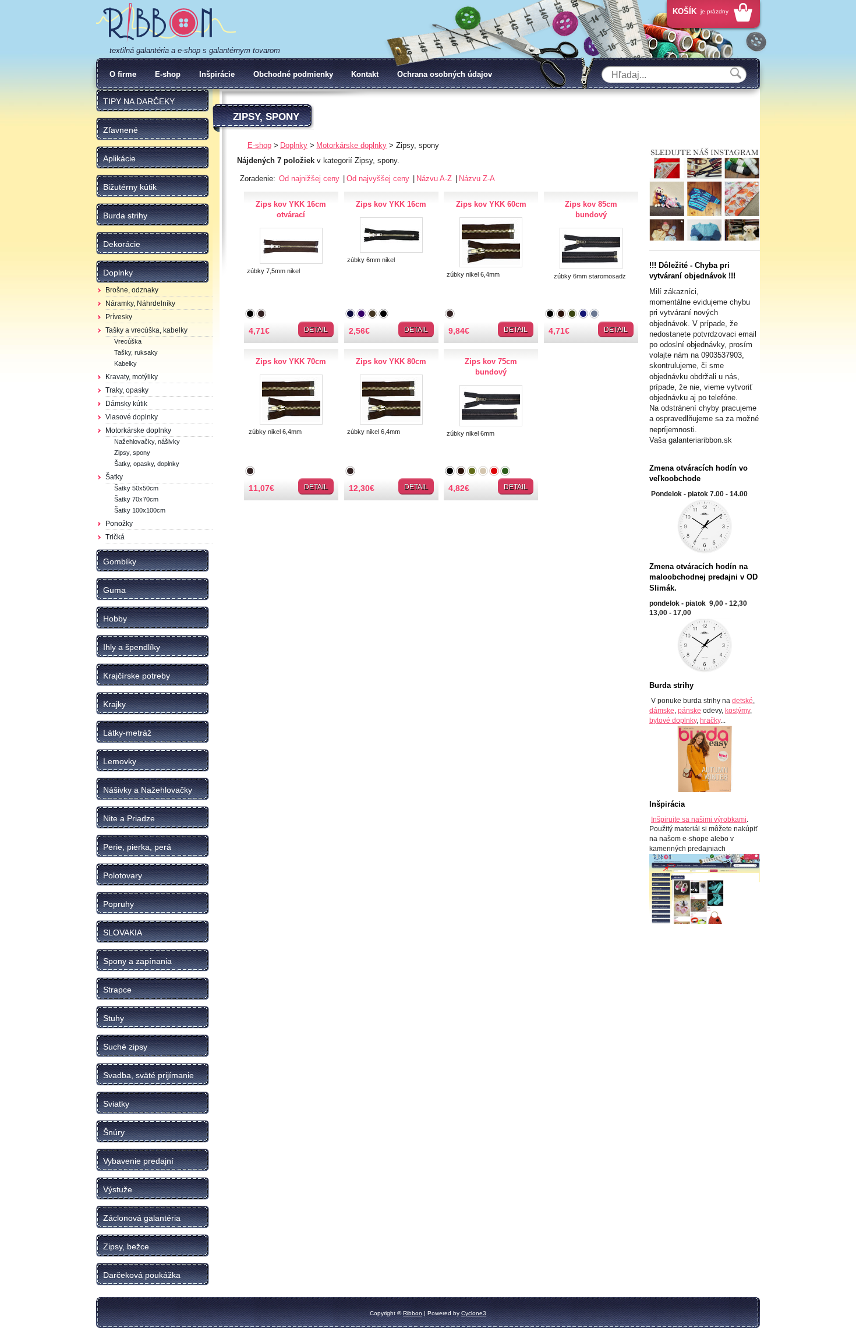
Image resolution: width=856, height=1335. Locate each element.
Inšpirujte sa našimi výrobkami (699, 819)
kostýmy (737, 711)
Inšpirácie (217, 74)
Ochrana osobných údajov (444, 74)
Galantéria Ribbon (166, 23)
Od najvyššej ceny (379, 178)
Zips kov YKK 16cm (391, 204)
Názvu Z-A (477, 178)
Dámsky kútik (126, 404)
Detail (316, 330)
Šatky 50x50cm (136, 488)
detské (742, 701)
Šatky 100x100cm (139, 510)
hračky (710, 720)
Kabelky (125, 363)
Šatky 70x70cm (136, 499)
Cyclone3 (473, 1313)
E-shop (168, 74)
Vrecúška (128, 341)
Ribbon (412, 1313)
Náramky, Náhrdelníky (140, 303)
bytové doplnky (672, 720)
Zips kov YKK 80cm (391, 361)
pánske (689, 711)
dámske (661, 711)
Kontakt (365, 74)
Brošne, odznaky (131, 290)
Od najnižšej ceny (310, 178)
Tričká (115, 537)
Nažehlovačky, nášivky (147, 441)
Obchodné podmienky (293, 74)
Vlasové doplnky (131, 417)
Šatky (114, 477)
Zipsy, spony (132, 452)
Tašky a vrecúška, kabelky (146, 330)
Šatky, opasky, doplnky (146, 463)
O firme (122, 74)
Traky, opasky (126, 390)
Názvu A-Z (435, 178)
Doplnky (293, 145)
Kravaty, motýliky (131, 377)
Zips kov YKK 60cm (491, 204)
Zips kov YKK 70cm (291, 361)
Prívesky (118, 317)
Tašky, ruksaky (136, 352)
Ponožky (119, 524)
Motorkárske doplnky (138, 430)
